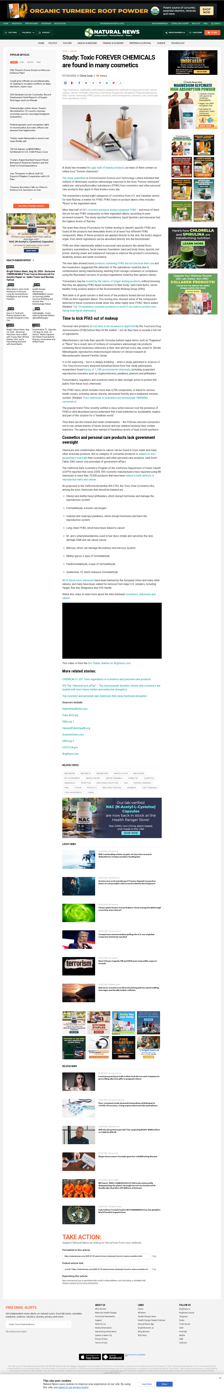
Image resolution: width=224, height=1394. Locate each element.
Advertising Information (105, 1331)
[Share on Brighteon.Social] (65, 83)
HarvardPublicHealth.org (76, 728)
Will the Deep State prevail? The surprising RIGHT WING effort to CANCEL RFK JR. (129, 1130)
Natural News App (146, 1324)
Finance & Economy (113, 43)
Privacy (74, 1366)
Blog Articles (144, 1331)
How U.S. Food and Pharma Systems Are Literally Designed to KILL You (18, 317)
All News (142, 1313)
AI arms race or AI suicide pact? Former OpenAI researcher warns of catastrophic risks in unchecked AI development (127, 882)
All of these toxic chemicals (78, 580)
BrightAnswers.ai (160, 23)
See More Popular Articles (31, 206)
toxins (83, 98)
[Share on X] (86, 83)
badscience (126, 89)
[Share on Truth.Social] (100, 83)
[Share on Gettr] (114, 83)
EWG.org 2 (68, 741)
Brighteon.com (70, 753)
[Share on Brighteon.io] (72, 83)
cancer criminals (79, 92)
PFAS (90, 95)
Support (98, 1320)
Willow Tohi (115, 878)
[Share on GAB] (107, 83)
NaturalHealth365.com (75, 708)
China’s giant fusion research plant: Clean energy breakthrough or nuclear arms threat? (129, 908)
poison (97, 95)
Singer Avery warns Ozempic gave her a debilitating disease (127, 1156)
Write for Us (100, 1324)
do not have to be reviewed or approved (112, 326)
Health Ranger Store (147, 1316)
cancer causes (93, 778)
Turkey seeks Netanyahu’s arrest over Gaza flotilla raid (29, 139)
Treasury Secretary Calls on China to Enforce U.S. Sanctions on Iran (28, 188)
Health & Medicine (87, 43)
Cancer (73, 51)
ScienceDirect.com (73, 734)
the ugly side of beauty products (105, 167)
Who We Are (100, 1309)
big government (141, 89)
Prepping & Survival (140, 43)
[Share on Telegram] (93, 83)
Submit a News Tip (103, 1335)
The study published (74, 178)
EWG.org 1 (68, 721)
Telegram (183, 1316)
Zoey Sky (114, 958)
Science (161, 43)
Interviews (46, 23)
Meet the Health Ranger (106, 1313)
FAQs (205, 23)
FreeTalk (183, 1331)
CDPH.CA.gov (70, 747)
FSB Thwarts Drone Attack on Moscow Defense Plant (30, 71)
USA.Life (183, 1343)
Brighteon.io (184, 1309)
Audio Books (60, 23)
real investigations (121, 95)
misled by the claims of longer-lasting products (113, 281)
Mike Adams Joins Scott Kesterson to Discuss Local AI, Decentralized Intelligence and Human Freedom (18, 294)
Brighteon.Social (186, 1313)
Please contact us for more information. (80, 1283)
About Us (196, 23)
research (136, 95)
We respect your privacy (16, 1331)
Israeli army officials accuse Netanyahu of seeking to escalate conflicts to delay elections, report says (30, 83)
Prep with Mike (31, 23)
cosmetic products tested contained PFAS (112, 209)
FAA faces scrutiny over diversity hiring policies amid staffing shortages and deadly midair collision (128, 988)
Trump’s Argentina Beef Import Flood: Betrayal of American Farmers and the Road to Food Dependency (29, 162)
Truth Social (184, 1324)
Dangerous (117, 92)
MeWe (182, 1335)
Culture (67, 43)
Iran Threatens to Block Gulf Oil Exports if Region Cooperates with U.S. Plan (30, 176)
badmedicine (98, 89)
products (106, 95)
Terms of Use (101, 1343)
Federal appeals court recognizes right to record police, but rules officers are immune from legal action (29, 127)
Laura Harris (116, 931)
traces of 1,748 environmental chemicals (107, 369)
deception (129, 92)
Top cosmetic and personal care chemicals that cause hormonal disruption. (104, 696)
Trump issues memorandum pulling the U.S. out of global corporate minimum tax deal (126, 935)
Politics (53, 43)
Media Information (103, 1328)
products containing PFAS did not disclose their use (124, 263)
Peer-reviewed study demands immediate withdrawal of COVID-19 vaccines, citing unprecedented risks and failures (128, 1104)
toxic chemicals (150, 95)
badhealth (85, 89)
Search (217, 23)
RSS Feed (142, 1335)
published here (116, 1371)
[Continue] (67, 1324)
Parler (181, 1320)
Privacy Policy (101, 1339)
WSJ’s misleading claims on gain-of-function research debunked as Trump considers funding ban (125, 855)
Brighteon (17, 23)
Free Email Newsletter (105, 1316)
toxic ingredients (70, 98)
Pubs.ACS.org (70, 715)
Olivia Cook (86, 75)
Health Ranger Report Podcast (151, 1320)
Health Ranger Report (19, 260)
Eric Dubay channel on (109, 663)
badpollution (112, 89)
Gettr (181, 1328)
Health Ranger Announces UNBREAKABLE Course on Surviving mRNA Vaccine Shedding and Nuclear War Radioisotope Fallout (42, 296)
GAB (181, 1339)
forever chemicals (77, 95)
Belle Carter (115, 984)
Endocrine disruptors (146, 92)
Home (5, 23)
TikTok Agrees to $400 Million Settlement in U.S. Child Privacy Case (29, 150)
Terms (81, 1366)
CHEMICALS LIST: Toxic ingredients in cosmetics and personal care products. (106, 679)
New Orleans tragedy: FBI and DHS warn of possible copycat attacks (127, 962)
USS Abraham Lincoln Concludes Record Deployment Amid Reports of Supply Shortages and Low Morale (30, 97)
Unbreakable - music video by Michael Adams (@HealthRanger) (43, 315)
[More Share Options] (120, 83)
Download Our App (179, 23)
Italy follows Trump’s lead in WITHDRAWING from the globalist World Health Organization (129, 1211)
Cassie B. (115, 851)
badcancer (73, 89)
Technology (177, 43)
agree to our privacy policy (73, 1387)
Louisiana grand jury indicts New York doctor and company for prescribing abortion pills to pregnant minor (129, 1077)
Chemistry (94, 92)
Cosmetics (105, 92)
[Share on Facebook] (79, 83)
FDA (64, 95)
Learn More (147, 1384)
